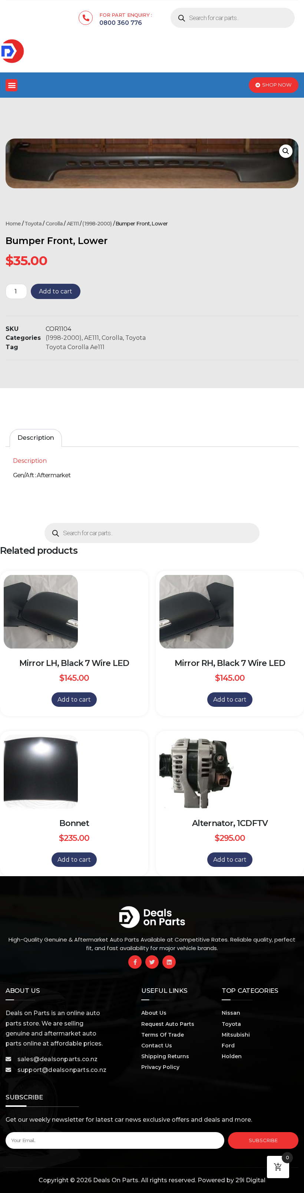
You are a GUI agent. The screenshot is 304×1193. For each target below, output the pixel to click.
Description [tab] (35, 437)
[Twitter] (152, 962)
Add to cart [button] (74, 699)
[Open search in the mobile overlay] (232, 18)
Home (13, 223)
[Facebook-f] (135, 962)
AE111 (73, 223)
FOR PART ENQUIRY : (125, 15)
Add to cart (55, 291)
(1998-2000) (97, 223)
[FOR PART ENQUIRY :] (86, 18)
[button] (11, 85)
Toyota (33, 223)
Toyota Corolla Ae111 (75, 347)
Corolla (54, 223)
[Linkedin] (169, 962)
